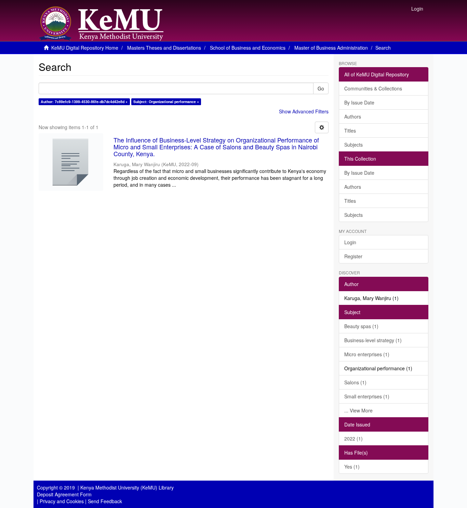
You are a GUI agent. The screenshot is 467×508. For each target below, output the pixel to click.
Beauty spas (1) (361, 326)
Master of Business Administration (331, 47)
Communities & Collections (373, 88)
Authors (352, 116)
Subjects (353, 144)
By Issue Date (359, 102)
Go (321, 88)
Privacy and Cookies (62, 501)
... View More (358, 410)
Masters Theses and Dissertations (164, 47)
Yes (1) (352, 466)
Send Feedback (105, 501)
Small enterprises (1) (366, 396)
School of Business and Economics (247, 47)
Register (353, 256)
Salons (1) (355, 382)
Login (350, 242)
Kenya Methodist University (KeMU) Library (127, 487)
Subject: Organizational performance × (166, 101)
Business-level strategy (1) (373, 340)
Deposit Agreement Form (64, 494)
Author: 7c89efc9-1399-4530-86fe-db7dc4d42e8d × (84, 101)
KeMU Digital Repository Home (84, 47)
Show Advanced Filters (304, 111)
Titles (350, 130)
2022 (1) (353, 438)
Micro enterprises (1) (366, 354)
